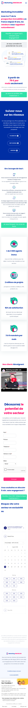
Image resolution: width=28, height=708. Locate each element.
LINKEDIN (13, 150)
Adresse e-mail (7, 453)
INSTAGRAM (13, 143)
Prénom (5, 439)
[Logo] (11, 2)
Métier (5, 461)
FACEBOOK (13, 136)
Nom (4, 432)
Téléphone (6, 446)
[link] (14, 174)
